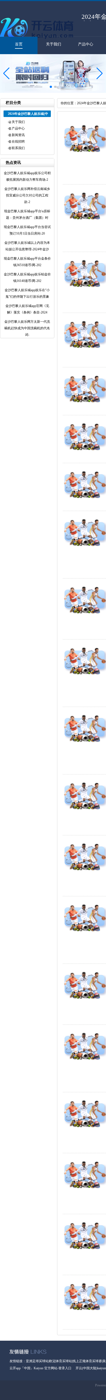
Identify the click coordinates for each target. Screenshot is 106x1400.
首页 (19, 44)
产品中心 (85, 44)
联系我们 (18, 148)
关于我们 (53, 44)
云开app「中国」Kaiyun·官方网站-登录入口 (40, 1368)
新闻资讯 (18, 135)
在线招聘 (18, 141)
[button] (99, 73)
